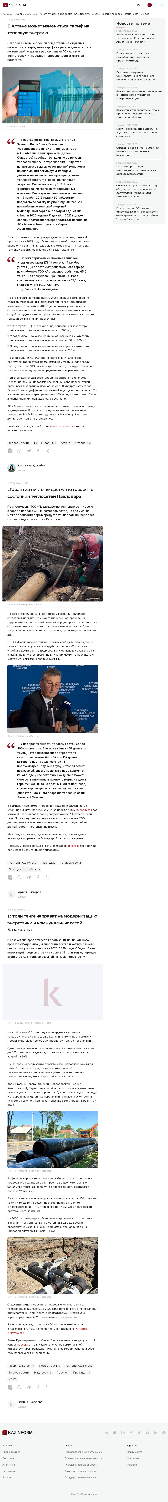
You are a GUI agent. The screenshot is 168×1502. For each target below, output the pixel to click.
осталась (73, 845)
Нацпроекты (43, 1372)
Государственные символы (81, 1464)
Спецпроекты (82, 13)
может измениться (63, 426)
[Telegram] (28, 451)
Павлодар (48, 862)
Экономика (9, 1471)
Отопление (83, 443)
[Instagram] (10, 451)
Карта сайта (134, 1451)
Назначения (131, 13)
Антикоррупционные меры (80, 1471)
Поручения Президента (73, 1372)
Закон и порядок (112, 13)
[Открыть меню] (162, 4)
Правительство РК (21, 1365)
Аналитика (8, 1464)
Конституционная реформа (56, 13)
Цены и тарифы (45, 443)
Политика (8, 1458)
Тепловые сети (19, 443)
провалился (84, 810)
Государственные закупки (80, 1477)
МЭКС (13, 1379)
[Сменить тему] (152, 5)
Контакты (133, 1458)
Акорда (144, 13)
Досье (96, 13)
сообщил (23, 1344)
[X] (47, 451)
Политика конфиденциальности (83, 1458)
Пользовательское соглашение (83, 1451)
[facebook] (131, 1432)
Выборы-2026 (22, 13)
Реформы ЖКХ (49, 1365)
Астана (65, 443)
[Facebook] (38, 451)
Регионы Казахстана (23, 862)
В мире (6, 1477)
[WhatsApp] (19, 451)
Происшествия (11, 1451)
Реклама (132, 1464)
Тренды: (7, 14)
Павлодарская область (24, 869)
